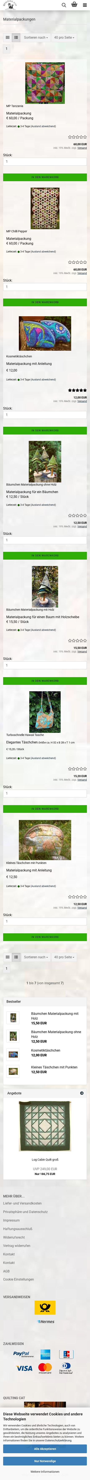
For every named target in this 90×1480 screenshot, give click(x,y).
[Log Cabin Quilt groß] (45, 1126)
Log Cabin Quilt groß (45, 1159)
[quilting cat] (8, 5)
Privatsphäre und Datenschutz (25, 1212)
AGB (6, 1271)
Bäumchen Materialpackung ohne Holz (31, 484)
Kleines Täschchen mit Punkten (26, 863)
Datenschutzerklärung (58, 1440)
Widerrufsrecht (14, 1237)
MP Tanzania (14, 106)
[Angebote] (82, 1093)
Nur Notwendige (45, 1461)
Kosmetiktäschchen (19, 356)
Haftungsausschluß (17, 1229)
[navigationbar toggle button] (85, 5)
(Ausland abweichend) (43, 126)
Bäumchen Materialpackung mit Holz (30, 609)
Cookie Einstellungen (18, 1279)
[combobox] (36, 37)
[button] (7, 37)
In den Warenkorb (45, 177)
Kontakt (9, 1254)
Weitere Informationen (45, 1471)
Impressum (11, 1220)
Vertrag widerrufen (16, 1246)
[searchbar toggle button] (64, 5)
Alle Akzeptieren (45, 1448)
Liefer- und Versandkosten (22, 1203)
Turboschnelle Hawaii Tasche (25, 735)
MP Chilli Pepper (16, 231)
